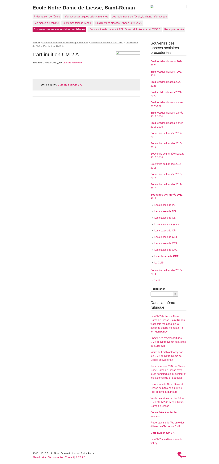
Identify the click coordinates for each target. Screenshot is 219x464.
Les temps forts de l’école (77, 23)
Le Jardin (156, 280)
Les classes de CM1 (165, 249)
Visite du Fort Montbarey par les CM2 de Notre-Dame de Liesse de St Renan (167, 356)
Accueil (36, 42)
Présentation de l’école (47, 16)
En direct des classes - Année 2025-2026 (118, 23)
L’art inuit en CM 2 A (70, 84)
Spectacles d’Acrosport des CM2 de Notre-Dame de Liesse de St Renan (168, 342)
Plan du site (39, 457)
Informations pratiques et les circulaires (86, 16)
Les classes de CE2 (165, 243)
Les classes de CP (165, 230)
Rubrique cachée (174, 29)
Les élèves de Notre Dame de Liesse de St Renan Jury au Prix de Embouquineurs (167, 388)
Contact (69, 457)
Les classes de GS (165, 217)
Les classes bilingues (166, 224)
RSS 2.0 (80, 457)
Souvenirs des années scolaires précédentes (59, 29)
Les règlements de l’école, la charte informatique (139, 16)
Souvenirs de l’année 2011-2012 (106, 42)
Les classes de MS (165, 211)
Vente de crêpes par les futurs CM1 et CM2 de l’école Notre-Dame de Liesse (167, 402)
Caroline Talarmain (72, 62)
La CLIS (159, 262)
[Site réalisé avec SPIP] (181, 455)
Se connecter (55, 457)
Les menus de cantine (46, 23)
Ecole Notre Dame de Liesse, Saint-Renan (84, 8)
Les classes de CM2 (166, 256)
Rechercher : (158, 288)
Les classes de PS (165, 205)
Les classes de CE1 (165, 237)
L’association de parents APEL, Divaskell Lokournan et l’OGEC (124, 29)
